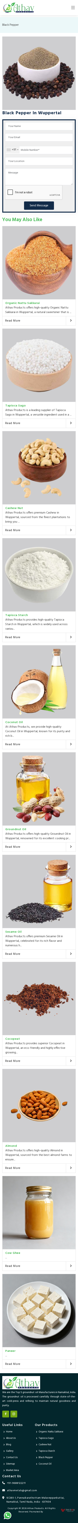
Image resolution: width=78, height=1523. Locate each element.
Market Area (12, 1470)
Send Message (39, 205)
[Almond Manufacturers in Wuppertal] (39, 1105)
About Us (11, 1438)
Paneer (10, 1351)
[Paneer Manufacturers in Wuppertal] (39, 1310)
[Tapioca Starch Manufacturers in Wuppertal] (39, 574)
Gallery (9, 1451)
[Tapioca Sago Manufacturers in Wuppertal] (39, 365)
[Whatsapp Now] (7, 1515)
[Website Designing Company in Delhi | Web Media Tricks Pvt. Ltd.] (68, 1510)
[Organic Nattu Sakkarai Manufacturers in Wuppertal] (39, 262)
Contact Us (12, 1457)
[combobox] (12, 149)
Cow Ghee (12, 1253)
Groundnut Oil (15, 829)
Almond (11, 1146)
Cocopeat (12, 1039)
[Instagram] (13, 1414)
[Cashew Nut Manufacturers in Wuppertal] (39, 467)
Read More (12, 321)
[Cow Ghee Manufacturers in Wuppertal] (39, 1212)
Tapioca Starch (16, 615)
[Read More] (71, 320)
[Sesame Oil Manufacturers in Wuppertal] (39, 891)
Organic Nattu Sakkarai (22, 303)
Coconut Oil (14, 722)
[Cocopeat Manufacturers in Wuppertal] (39, 998)
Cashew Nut (14, 508)
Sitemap (10, 1464)
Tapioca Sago (15, 405)
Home (9, 1432)
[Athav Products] (18, 7)
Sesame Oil (13, 932)
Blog (8, 1444)
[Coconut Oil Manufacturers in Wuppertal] (39, 681)
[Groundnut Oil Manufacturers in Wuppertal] (39, 788)
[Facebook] (5, 1414)
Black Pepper (46, 1457)
